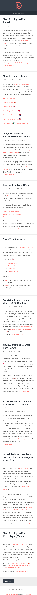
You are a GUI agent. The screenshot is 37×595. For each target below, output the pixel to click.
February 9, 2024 (8, 464)
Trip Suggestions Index (26, 247)
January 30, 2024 (8, 540)
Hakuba (27, 565)
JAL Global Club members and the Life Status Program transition (18, 457)
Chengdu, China (8, 102)
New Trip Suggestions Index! (15, 21)
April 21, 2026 (7, 26)
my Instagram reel (26, 326)
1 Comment (21, 411)
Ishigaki (5, 567)
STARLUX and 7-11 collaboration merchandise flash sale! (18, 404)
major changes (23, 468)
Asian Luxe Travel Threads (11, 217)
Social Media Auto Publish (12, 594)
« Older (8, 581)
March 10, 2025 (8, 79)
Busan (7, 285)
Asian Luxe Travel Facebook (12, 214)
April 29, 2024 (7, 306)
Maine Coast (12, 268)
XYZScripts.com (27, 594)
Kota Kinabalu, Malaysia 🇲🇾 (12, 119)
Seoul (6, 280)
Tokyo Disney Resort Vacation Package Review (17, 135)
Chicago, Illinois (8, 106)
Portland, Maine (13, 266)
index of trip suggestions (21, 84)
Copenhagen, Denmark (10, 111)
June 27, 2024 (7, 188)
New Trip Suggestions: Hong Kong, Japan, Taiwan (18, 535)
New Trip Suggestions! (15, 75)
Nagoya (17, 567)
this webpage (21, 439)
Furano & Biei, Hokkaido (17, 565)
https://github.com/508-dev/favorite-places (17, 63)
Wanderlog (14, 563)
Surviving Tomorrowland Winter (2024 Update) (16, 302)
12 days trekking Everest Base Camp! (16, 346)
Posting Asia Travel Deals (16, 185)
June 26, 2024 (7, 243)
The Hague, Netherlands (11, 115)
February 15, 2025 (9, 140)
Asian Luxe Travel (12, 196)
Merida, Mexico (8, 123)
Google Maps (23, 563)
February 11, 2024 (9, 411)
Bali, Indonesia (7, 98)
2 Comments (18, 351)
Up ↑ (26, 590)
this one (27, 167)
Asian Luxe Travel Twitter (11, 212)
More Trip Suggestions (15, 239)
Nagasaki (11, 567)
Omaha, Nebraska (13, 271)
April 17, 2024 (7, 351)
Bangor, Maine (12, 263)
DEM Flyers (18, 590)
